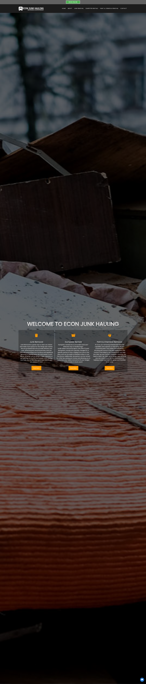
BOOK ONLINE (73, 2)
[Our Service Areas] (73, 335)
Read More (36, 368)
